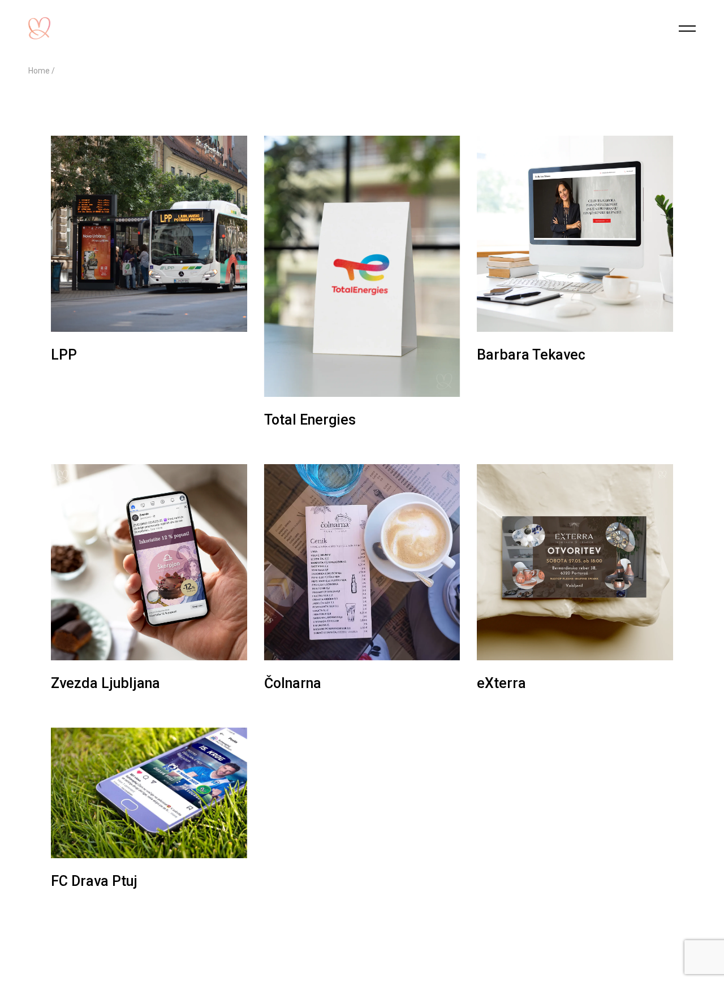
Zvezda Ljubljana (105, 683)
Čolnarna (292, 683)
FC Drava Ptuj (94, 881)
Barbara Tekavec (531, 355)
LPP (64, 355)
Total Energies (310, 420)
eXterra (501, 683)
